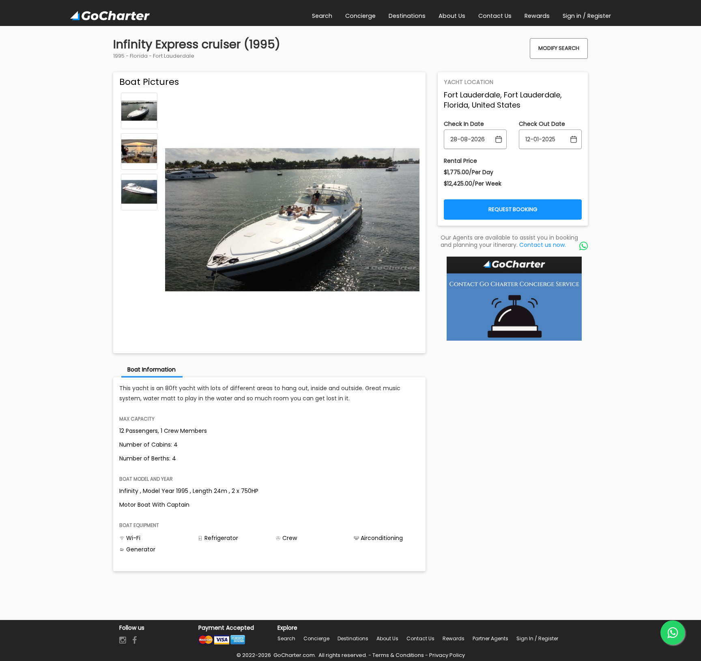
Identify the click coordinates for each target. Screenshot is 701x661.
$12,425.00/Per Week (472, 183)
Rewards (453, 638)
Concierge (316, 638)
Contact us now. (542, 245)
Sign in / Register (537, 638)
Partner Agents (490, 638)
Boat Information (151, 369)
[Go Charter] (110, 16)
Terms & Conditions (398, 655)
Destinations (353, 638)
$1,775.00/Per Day (468, 172)
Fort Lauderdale (173, 56)
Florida (139, 56)
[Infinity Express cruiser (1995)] (139, 111)
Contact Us (420, 638)
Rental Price (460, 160)
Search (286, 638)
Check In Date (464, 123)
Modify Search (558, 48)
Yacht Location (468, 82)
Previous (139, 98)
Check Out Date (542, 123)
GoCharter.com (293, 655)
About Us (387, 638)
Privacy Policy (447, 655)
